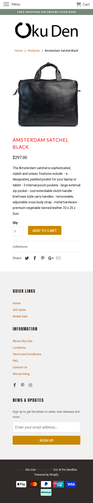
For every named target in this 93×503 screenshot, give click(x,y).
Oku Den (30, 469)
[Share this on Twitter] (26, 258)
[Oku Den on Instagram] (30, 385)
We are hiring (21, 374)
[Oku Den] (46, 31)
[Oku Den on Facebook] (15, 385)
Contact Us (20, 367)
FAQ (15, 360)
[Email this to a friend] (57, 258)
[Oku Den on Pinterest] (23, 385)
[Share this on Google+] (49, 258)
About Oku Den (23, 341)
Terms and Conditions (27, 354)
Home (17, 303)
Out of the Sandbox (65, 469)
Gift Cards (19, 309)
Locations (19, 347)
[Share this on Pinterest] (42, 258)
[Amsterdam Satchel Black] (46, 96)
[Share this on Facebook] (34, 258)
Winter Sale (20, 316)
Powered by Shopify (46, 474)
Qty (15, 223)
